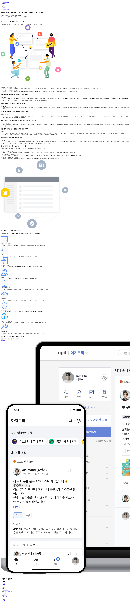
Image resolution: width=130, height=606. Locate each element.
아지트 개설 (6, 9)
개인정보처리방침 (7, 591)
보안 (4, 584)
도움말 (4, 6)
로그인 (4, 7)
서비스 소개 (6, 2)
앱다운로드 (6, 4)
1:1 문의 (5, 596)
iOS (5, 340)
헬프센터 (5, 595)
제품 (4, 583)
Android (2, 340)
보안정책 (5, 3)
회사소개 (5, 588)
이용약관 (5, 590)
